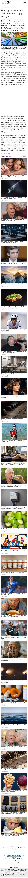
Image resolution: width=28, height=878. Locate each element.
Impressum (19, 858)
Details (24, 874)
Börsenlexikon (14, 846)
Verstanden (3, 875)
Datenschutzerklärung (13, 860)
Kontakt (13, 858)
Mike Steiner (18, 865)
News (9, 858)
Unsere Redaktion (10, 865)
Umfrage (3, 7)
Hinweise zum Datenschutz (11, 863)
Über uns (20, 863)
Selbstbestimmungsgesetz (10, 7)
